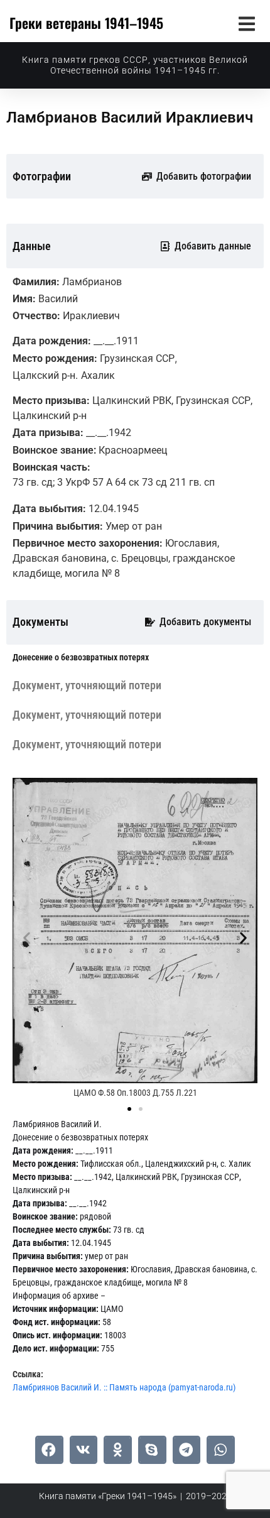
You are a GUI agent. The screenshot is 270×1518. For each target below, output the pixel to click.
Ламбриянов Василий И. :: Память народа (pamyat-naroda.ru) (124, 1387)
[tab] (80, 657)
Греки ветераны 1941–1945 (86, 23)
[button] (246, 24)
